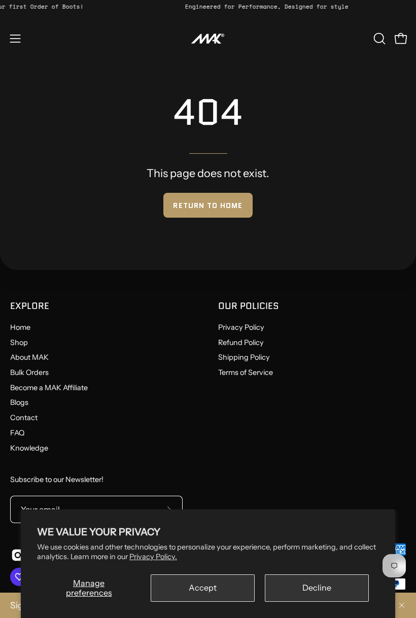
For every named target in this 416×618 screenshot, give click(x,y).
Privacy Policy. (153, 556)
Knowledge (29, 448)
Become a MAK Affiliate (49, 387)
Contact (24, 417)
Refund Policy (241, 342)
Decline (316, 587)
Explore (29, 306)
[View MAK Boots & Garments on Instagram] (17, 555)
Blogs (19, 402)
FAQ (17, 432)
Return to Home (207, 205)
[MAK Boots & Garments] (208, 38)
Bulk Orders (29, 372)
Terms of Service (245, 372)
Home (20, 327)
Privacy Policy (241, 327)
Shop (19, 342)
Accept (203, 587)
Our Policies (248, 306)
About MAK (29, 357)
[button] (378, 38)
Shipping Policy (244, 357)
